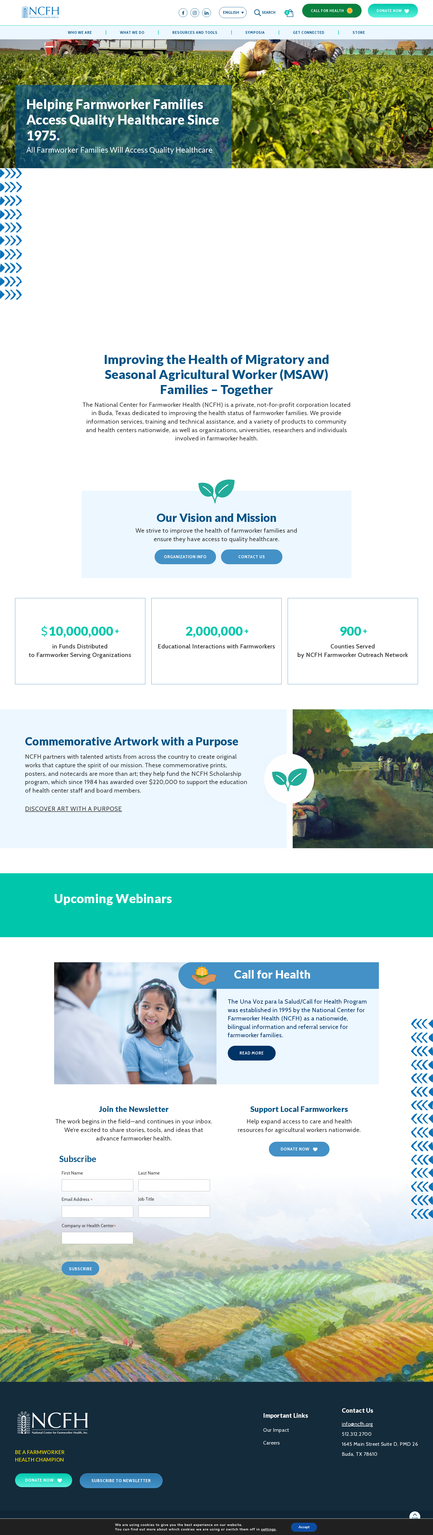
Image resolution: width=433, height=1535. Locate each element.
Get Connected (308, 32)
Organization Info (185, 556)
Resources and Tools (195, 32)
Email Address (77, 1200)
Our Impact (276, 1430)
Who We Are (80, 32)
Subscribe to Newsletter (121, 1480)
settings (268, 1529)
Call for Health (327, 10)
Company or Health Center (89, 1226)
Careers (271, 1443)
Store (359, 32)
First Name (72, 1173)
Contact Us (251, 556)
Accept (303, 1527)
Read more (252, 1053)
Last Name (149, 1173)
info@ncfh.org (357, 1424)
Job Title (146, 1199)
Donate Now (389, 10)
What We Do (132, 32)
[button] (233, 12)
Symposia (255, 32)
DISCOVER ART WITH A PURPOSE (73, 808)
